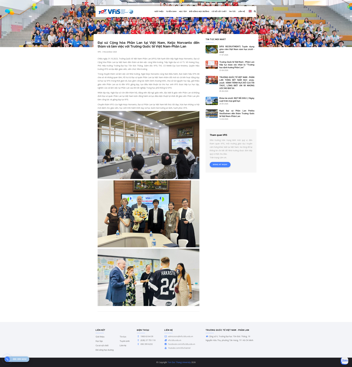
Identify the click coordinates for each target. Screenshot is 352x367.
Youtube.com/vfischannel (178, 348)
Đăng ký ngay (220, 165)
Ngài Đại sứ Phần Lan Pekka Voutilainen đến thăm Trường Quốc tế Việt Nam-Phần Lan (236, 113)
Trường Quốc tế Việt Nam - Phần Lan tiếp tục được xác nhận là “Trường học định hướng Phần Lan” (236, 65)
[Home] (116, 11)
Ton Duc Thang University (179, 362)
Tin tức (232, 11)
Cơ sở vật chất (219, 11)
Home (117, 22)
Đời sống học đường (199, 11)
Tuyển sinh (171, 11)
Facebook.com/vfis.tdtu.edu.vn (181, 344)
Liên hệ (241, 11)
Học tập (183, 11)
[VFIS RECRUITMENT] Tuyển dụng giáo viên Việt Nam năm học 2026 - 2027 (236, 49)
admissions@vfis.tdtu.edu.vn (180, 336)
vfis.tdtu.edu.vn (174, 340)
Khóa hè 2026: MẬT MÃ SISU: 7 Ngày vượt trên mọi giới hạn (236, 99)
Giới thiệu (159, 11)
